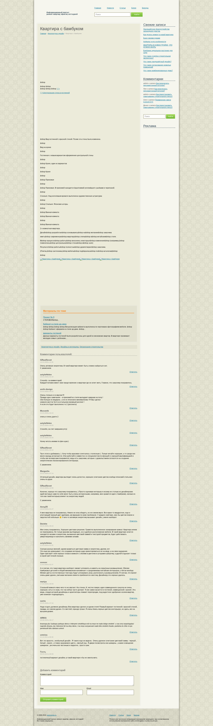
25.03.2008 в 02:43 (46, 450)
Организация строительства (91, 347)
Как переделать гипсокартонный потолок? (156, 84)
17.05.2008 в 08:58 (46, 584)
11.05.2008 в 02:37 (46, 564)
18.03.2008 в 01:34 (46, 377)
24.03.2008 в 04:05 (46, 425)
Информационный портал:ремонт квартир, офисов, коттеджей (62, 13)
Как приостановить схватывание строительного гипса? (158, 95)
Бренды (145, 8)
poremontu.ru (51, 715)
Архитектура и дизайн (50, 347)
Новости (110, 8)
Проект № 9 (48, 317)
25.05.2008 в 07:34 (46, 603)
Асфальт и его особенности (154, 42)
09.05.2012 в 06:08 (46, 654)
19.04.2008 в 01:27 (46, 509)
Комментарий (45, 674)
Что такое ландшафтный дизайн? (157, 62)
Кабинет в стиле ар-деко (55, 324)
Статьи (123, 8)
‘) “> (58, 89)
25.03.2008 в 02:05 (46, 437)
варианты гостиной (52, 333)
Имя (42, 688)
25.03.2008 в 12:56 (46, 488)
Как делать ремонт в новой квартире (158, 35)
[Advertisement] (88, 59)
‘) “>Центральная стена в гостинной (55, 93)
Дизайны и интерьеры (69, 347)
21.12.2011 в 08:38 (46, 637)
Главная (97, 8)
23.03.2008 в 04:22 (46, 391)
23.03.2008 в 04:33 (46, 413)
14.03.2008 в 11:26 (46, 362)
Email (89, 688)
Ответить (133, 372)
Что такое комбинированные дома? (158, 71)
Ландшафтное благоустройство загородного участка (156, 30)
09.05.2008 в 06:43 (46, 526)
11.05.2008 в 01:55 (46, 545)
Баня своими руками (151, 38)
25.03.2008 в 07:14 (46, 473)
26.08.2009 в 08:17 (46, 620)
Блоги (133, 8)
